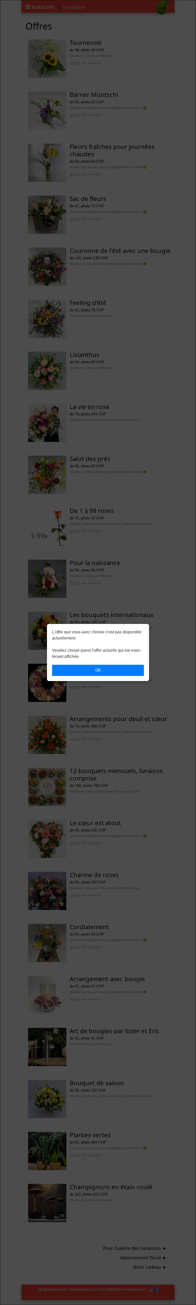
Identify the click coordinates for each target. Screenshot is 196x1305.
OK (98, 670)
